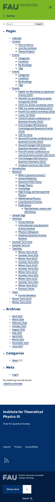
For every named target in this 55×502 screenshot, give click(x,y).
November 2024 (20, 343)
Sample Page (18, 215)
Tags (20, 68)
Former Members (27, 295)
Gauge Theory (25, 185)
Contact (16, 41)
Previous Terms (26, 288)
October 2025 (19, 326)
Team (15, 292)
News (15, 360)
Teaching (17, 248)
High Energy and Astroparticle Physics (34, 193)
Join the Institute (27, 48)
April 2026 (17, 316)
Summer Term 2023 (28, 268)
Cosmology (24, 188)
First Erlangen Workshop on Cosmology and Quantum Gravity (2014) (35, 128)
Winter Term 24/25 (27, 258)
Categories (23, 58)
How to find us (25, 44)
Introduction (19, 168)
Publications (24, 205)
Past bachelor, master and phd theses (37, 210)
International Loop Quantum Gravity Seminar (33, 227)
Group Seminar (26, 222)
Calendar (17, 38)
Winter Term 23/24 (27, 265)
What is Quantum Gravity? (32, 175)
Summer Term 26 (21, 245)
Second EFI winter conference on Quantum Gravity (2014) (35, 140)
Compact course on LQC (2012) (34, 165)
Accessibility (31, 447)
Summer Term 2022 (28, 275)
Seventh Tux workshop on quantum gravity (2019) (35, 100)
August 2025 (18, 329)
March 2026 (18, 319)
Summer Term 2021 (28, 282)
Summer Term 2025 (28, 255)
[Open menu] (50, 7)
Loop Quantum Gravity (30, 201)
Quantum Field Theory (30, 181)
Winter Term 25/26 (27, 252)
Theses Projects (26, 51)
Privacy (18, 447)
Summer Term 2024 (22, 242)
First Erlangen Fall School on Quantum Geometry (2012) (33, 160)
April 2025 (17, 336)
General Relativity (27, 178)
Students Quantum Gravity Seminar (32, 237)
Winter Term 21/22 (27, 278)
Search (25, 498)
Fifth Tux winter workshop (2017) (35, 108)
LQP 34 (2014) (25, 135)
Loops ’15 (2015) (26, 115)
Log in (15, 374)
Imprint (7, 447)
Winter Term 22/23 (27, 272)
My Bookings (25, 65)
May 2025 (17, 333)
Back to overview (12, 383)
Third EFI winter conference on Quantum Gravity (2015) (34, 120)
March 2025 (18, 339)
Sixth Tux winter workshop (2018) (35, 105)
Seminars (17, 218)
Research (17, 171)
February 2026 (19, 322)
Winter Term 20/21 (27, 285)
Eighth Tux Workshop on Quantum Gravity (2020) (36, 93)
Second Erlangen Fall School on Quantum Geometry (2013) (34, 146)
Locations (23, 61)
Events (15, 54)
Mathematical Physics (29, 198)
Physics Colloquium (28, 232)
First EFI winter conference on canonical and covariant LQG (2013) (36, 153)
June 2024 (17, 346)
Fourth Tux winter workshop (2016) (36, 111)
